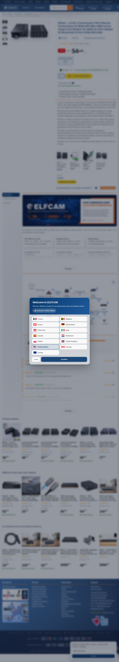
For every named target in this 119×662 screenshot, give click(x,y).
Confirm (64, 359)
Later (36, 359)
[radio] (45, 319)
